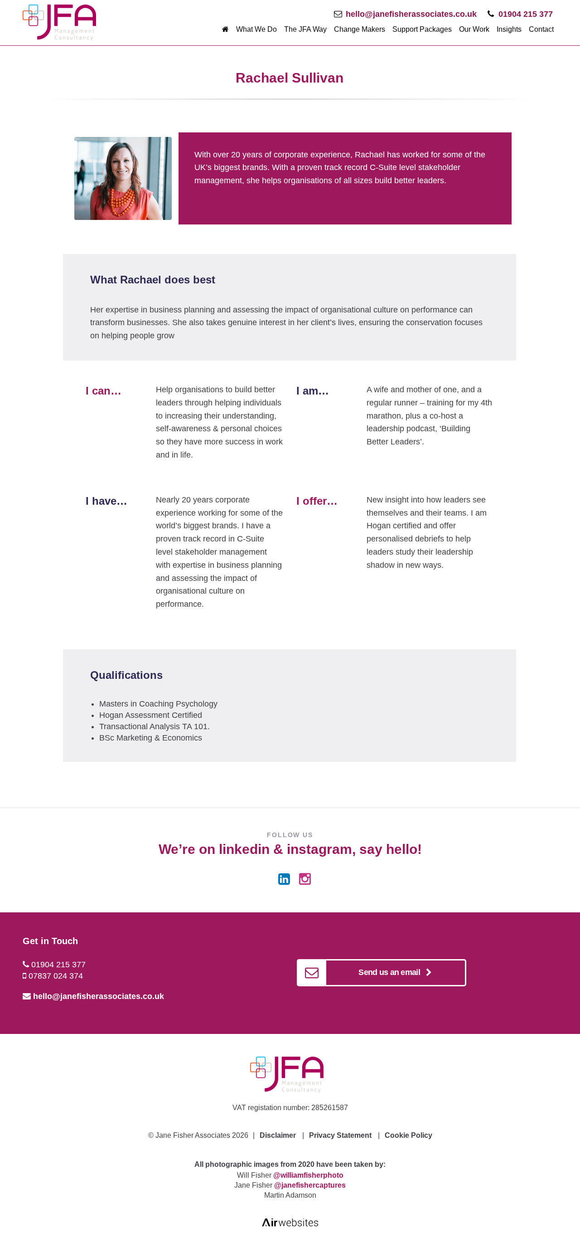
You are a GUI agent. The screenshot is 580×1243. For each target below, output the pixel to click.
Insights (509, 29)
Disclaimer (278, 1135)
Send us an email (391, 972)
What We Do (256, 29)
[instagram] (305, 879)
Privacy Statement (340, 1135)
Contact (541, 29)
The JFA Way (305, 29)
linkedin (244, 849)
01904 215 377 (525, 14)
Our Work (474, 29)
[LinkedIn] (284, 879)
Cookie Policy (408, 1135)
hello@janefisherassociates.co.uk (411, 14)
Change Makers (359, 29)
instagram (319, 849)
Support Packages (422, 29)
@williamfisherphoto (308, 1175)
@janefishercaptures (310, 1185)
